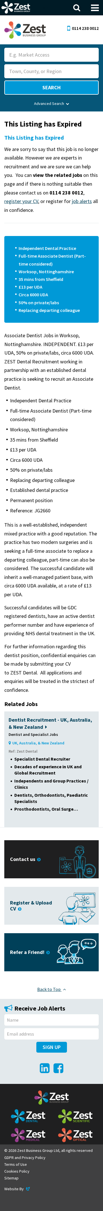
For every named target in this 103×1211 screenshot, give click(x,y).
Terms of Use (15, 1164)
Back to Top (49, 989)
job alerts (82, 201)
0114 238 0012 (85, 28)
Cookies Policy (16, 1171)
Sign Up (52, 1047)
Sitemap (11, 1178)
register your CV (21, 201)
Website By (17, 1188)
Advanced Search (49, 103)
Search (51, 87)
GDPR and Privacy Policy (24, 1157)
